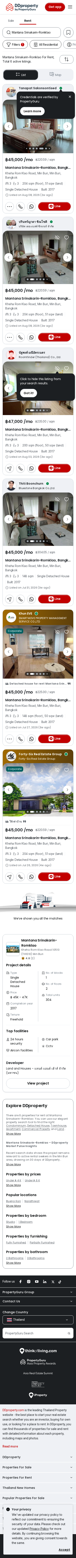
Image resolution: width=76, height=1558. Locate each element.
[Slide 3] (30, 148)
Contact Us (11, 1301)
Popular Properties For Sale (23, 1498)
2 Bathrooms (15, 1258)
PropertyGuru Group (18, 1292)
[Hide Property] (57, 237)
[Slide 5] (38, 148)
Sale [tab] (11, 21)
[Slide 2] (26, 148)
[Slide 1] (27, 279)
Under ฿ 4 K (13, 1180)
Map (58, 75)
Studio (10, 1222)
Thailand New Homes (19, 1488)
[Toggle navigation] (70, 7)
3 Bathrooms (36, 1258)
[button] (38, 1083)
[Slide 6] (42, 148)
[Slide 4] (33, 148)
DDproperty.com (13, 1410)
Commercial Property (36, 1129)
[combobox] (36, 32)
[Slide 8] (49, 148)
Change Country (15, 1312)
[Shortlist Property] (66, 237)
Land (60, 1129)
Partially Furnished (42, 1242)
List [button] (23, 75)
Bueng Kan (13, 1201)
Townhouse (58, 1125)
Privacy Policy (39, 1528)
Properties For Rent (17, 1477)
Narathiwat (31, 1201)
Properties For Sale (17, 1467)
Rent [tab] (27, 21)
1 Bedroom (26, 1222)
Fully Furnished (16, 1242)
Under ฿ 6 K (32, 1180)
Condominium (16, 1125)
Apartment (13, 1129)
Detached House (38, 1125)
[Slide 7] (46, 148)
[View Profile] (38, 224)
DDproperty (11, 1457)
